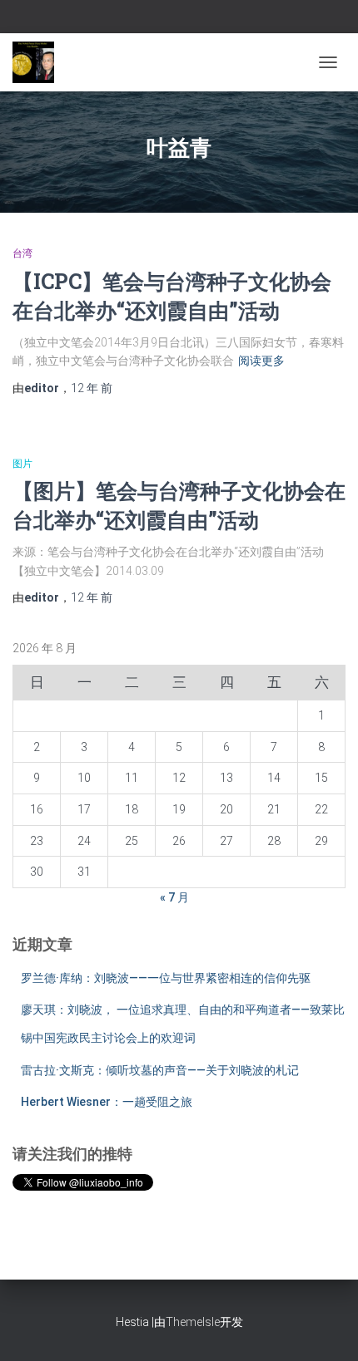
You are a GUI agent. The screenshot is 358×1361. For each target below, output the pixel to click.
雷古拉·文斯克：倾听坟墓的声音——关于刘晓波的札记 (160, 1070)
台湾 (22, 253)
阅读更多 (261, 360)
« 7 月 (174, 897)
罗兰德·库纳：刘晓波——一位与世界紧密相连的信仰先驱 (166, 978)
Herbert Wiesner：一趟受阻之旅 (106, 1101)
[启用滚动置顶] (325, 1328)
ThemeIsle (193, 1322)
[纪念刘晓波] (39, 62)
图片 (22, 463)
